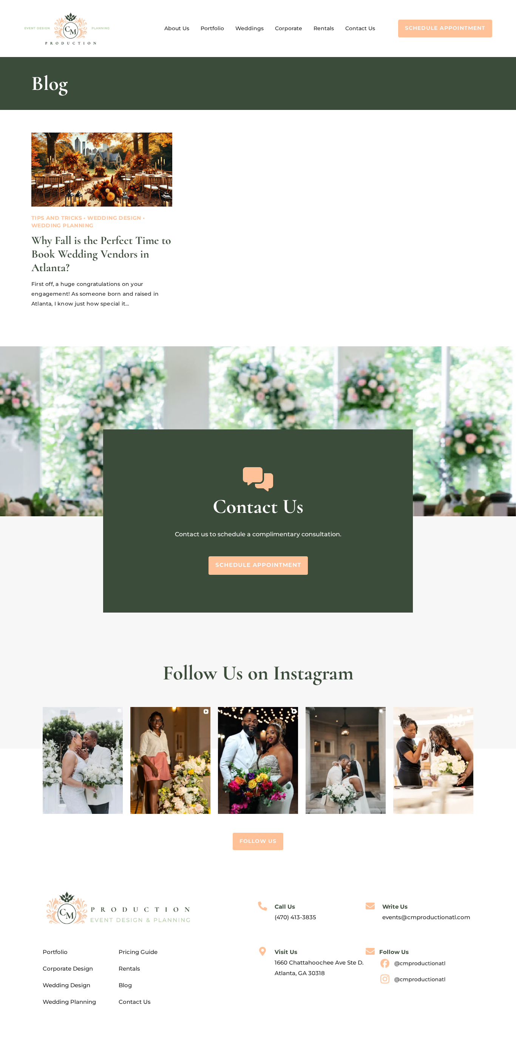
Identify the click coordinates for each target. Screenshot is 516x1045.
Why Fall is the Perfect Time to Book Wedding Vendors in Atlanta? (101, 254)
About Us (176, 28)
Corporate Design (68, 968)
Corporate (288, 28)
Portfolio (212, 28)
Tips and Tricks (56, 218)
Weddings (249, 28)
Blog (125, 985)
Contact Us (360, 28)
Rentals (324, 28)
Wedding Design (114, 218)
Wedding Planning (62, 225)
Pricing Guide (138, 951)
